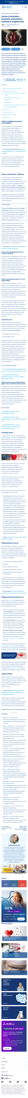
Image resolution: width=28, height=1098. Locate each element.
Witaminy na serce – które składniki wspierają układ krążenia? (12, 938)
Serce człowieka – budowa (10, 91)
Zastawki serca (8, 102)
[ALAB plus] (6, 1078)
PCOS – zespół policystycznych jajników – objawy (21, 829)
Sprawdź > (5, 989)
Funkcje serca (6, 109)
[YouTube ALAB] (10, 1082)
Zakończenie (6, 117)
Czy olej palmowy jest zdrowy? (6, 828)
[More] (22, 49)
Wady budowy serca (8, 112)
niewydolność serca (13, 638)
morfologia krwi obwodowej (8, 646)
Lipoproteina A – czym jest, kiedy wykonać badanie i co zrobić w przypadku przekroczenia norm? (12, 955)
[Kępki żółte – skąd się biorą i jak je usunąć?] (14, 967)
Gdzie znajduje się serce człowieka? (12, 88)
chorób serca (11, 600)
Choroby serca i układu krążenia (10, 13)
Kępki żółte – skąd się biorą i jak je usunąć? (12, 972)
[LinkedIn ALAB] (18, 1082)
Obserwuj (14, 880)
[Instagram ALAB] (26, 1082)
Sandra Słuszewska (11, 24)
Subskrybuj (22, 880)
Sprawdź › (17, 3)
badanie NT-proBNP (14, 668)
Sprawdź (7, 1048)
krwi (23, 139)
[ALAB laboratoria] (7, 1075)
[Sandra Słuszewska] (3, 25)
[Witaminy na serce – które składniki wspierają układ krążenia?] (14, 933)
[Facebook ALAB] (2, 1082)
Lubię (6, 880)
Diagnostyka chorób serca (9, 114)
